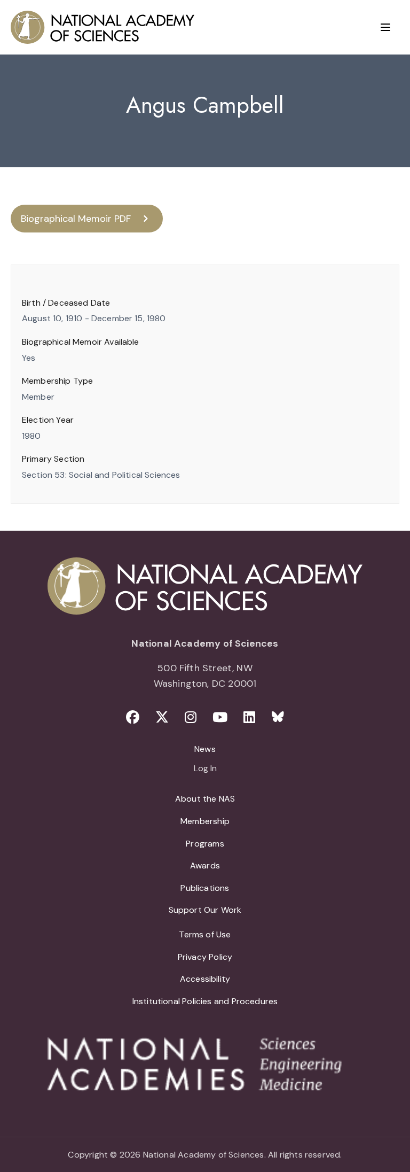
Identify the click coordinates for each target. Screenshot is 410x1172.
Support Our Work (205, 909)
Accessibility (205, 978)
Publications (204, 888)
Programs (205, 843)
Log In (205, 769)
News (205, 749)
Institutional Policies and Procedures (205, 1001)
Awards (205, 865)
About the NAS (205, 798)
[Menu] (385, 27)
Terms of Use (205, 934)
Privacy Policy (205, 957)
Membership (205, 821)
